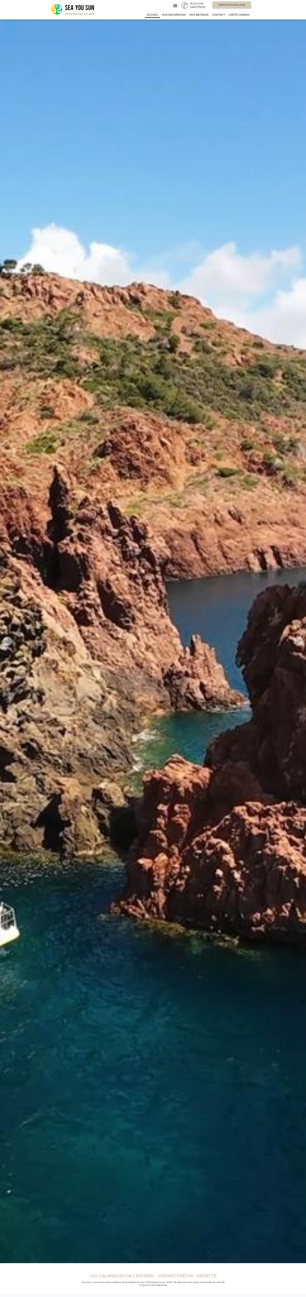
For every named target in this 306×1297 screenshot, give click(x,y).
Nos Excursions (174, 14)
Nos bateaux (198, 14)
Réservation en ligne (232, 5)
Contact (218, 14)
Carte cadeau (239, 14)
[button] (6, 641)
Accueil (152, 14)
